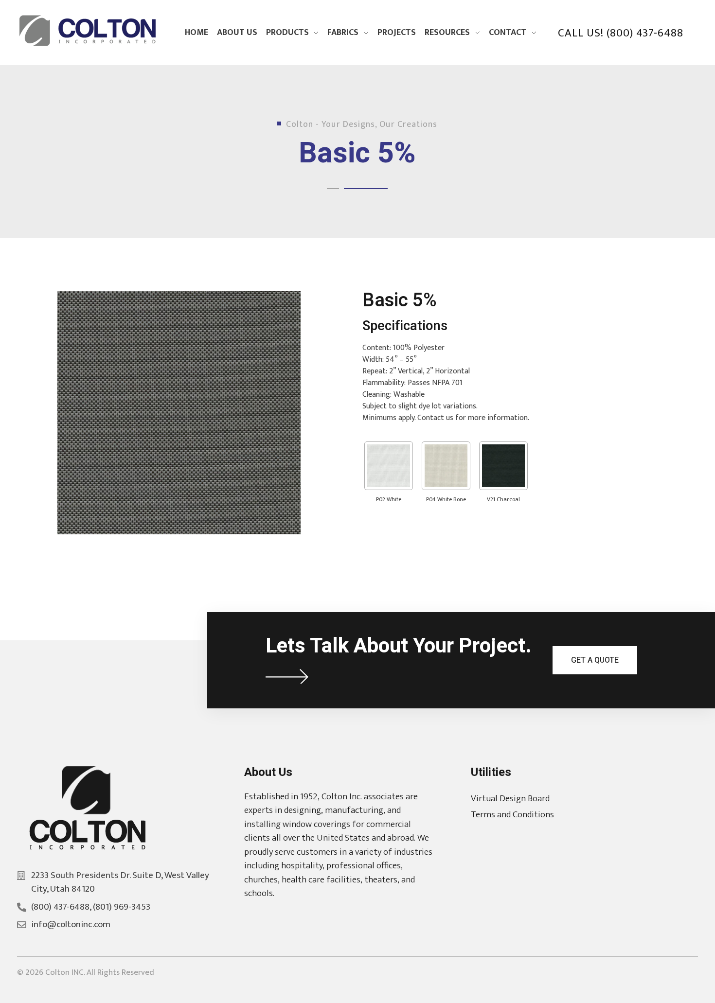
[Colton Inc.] (90, 30)
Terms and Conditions (512, 814)
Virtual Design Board (510, 798)
